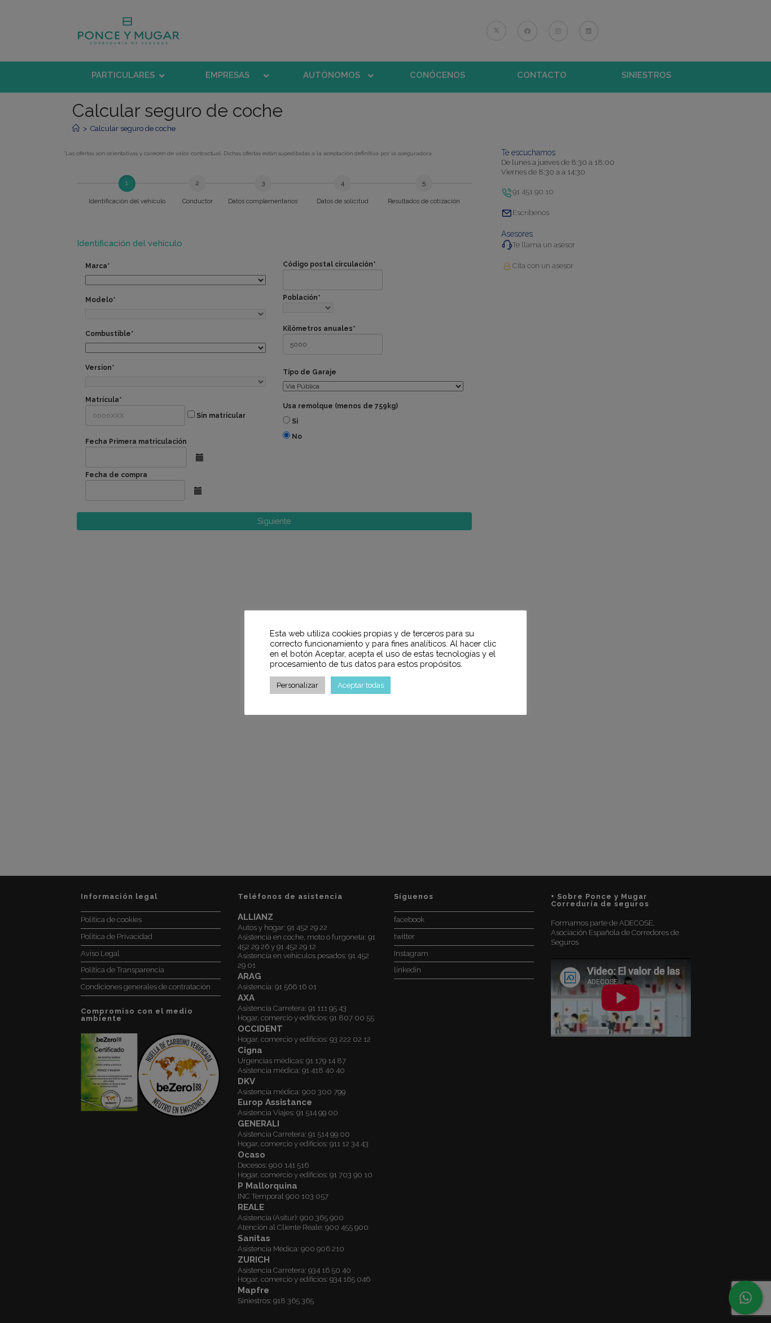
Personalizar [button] (297, 685)
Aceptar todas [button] (361, 685)
